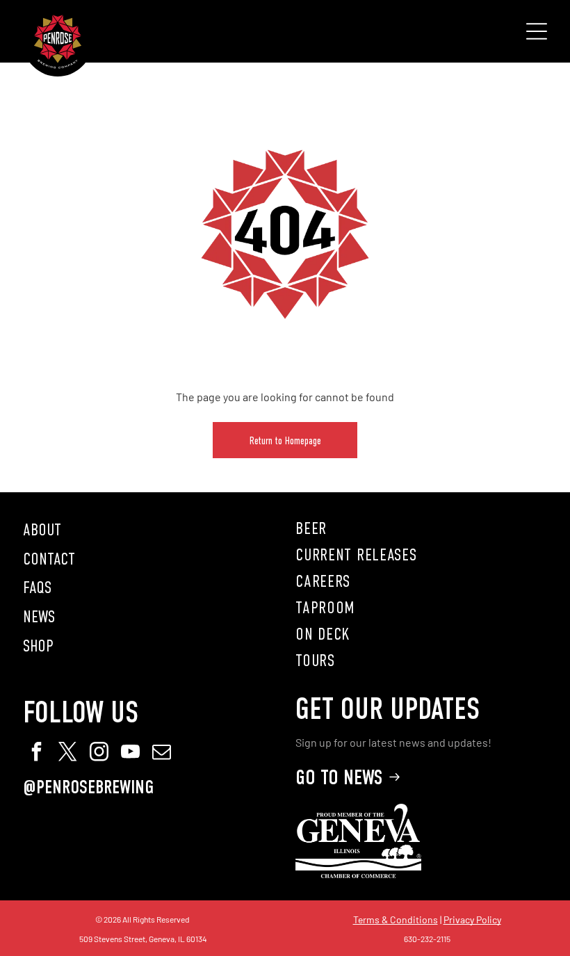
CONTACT (49, 559)
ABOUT (42, 530)
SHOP (38, 646)
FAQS (37, 587)
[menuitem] (421, 528)
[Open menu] (536, 31)
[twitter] (68, 753)
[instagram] (99, 753)
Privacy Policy (472, 919)
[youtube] (131, 753)
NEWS (39, 616)
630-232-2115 (427, 938)
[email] (162, 753)
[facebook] (37, 753)
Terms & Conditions (395, 919)
